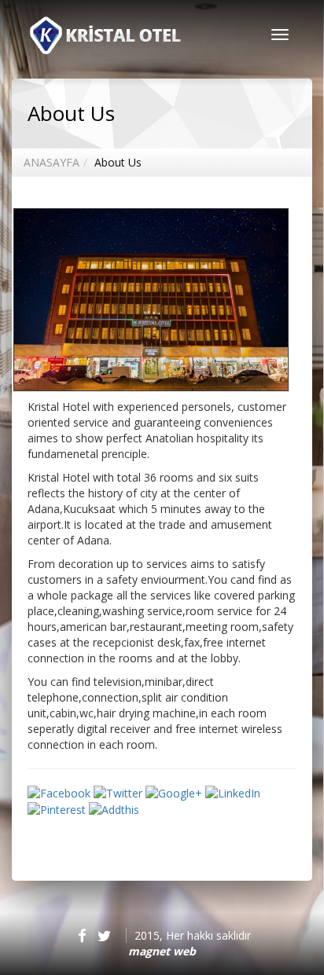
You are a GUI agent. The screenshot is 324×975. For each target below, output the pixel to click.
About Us (118, 162)
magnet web (162, 951)
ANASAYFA (51, 162)
